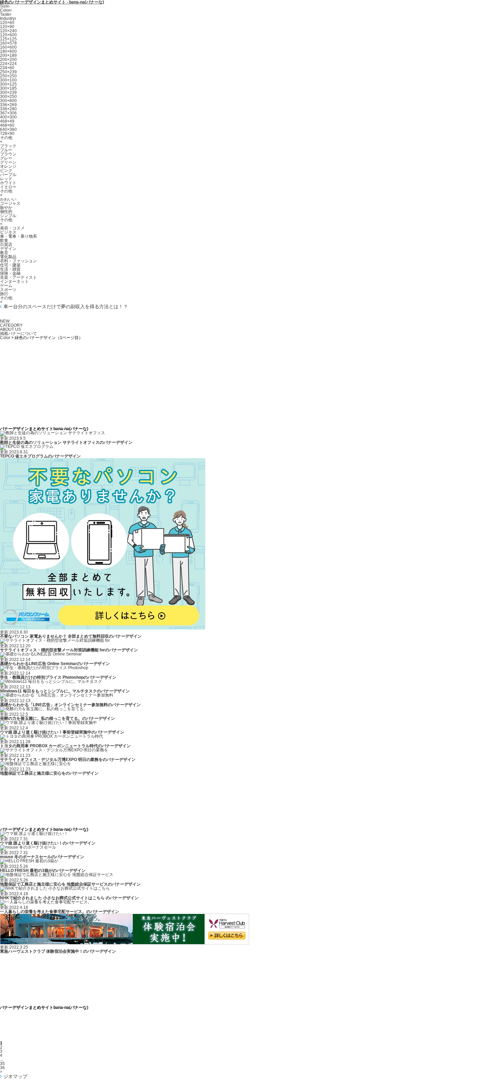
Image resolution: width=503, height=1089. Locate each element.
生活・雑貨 (10, 269)
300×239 (8, 92)
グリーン (8, 162)
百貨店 (6, 244)
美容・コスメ (12, 228)
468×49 (7, 121)
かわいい (8, 199)
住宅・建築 (10, 265)
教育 (4, 252)
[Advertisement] (251, 355)
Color (5, 10)
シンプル (8, 215)
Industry (7, 18)
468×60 (7, 125)
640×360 (8, 129)
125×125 (8, 39)
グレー (6, 158)
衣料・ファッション (18, 261)
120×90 (7, 26)
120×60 (7, 22)
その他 (6, 137)
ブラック (8, 145)
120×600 (8, 35)
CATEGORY (11, 325)
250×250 (8, 76)
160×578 (8, 43)
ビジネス (8, 232)
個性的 (6, 211)
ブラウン (8, 154)
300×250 (8, 96)
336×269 (8, 104)
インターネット (14, 281)
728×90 (7, 133)
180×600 (8, 51)
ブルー (6, 150)
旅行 (4, 293)
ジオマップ (15, 1076)
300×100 (8, 80)
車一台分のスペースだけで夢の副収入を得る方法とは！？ (65, 306)
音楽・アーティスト (18, 277)
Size (4, 6)
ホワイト (8, 182)
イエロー (8, 187)
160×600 (8, 47)
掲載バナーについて (18, 333)
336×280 (8, 109)
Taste (5, 14)
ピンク (6, 170)
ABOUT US (10, 329)
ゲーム (6, 285)
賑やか (6, 207)
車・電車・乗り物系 (18, 236)
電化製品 (8, 256)
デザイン (8, 248)
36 (2, 1067)
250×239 (8, 72)
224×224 (8, 63)
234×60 (7, 67)
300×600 (8, 100)
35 (2, 1063)
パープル (8, 174)
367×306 (8, 113)
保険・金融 (10, 273)
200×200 (8, 59)
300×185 (8, 88)
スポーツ (8, 289)
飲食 (4, 240)
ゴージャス (10, 203)
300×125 (8, 84)
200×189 (8, 55)
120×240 (8, 30)
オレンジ (8, 166)
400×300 (8, 117)
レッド (6, 178)
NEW (5, 321)
